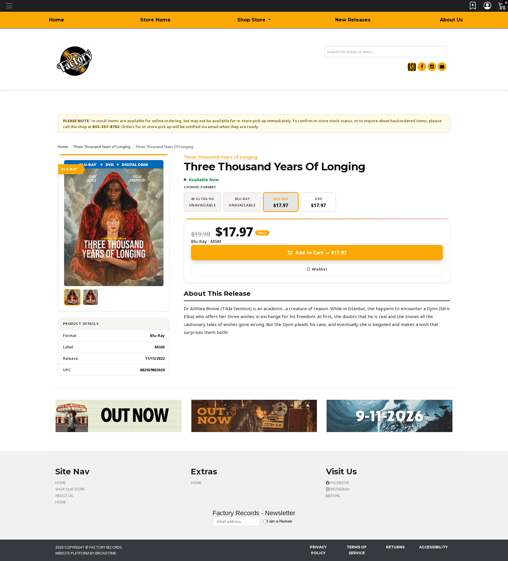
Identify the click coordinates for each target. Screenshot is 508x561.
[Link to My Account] (488, 7)
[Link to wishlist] (473, 7)
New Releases (352, 20)
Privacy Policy (318, 550)
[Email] (442, 67)
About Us (451, 20)
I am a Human (279, 521)
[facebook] (422, 67)
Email (335, 495)
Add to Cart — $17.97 (320, 252)
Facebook (339, 482)
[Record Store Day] (412, 67)
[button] (254, 20)
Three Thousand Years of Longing (101, 146)
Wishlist (319, 269)
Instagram (339, 489)
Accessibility (433, 547)
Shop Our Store (70, 489)
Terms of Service (357, 550)
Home (56, 20)
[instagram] (432, 67)
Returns (395, 547)
